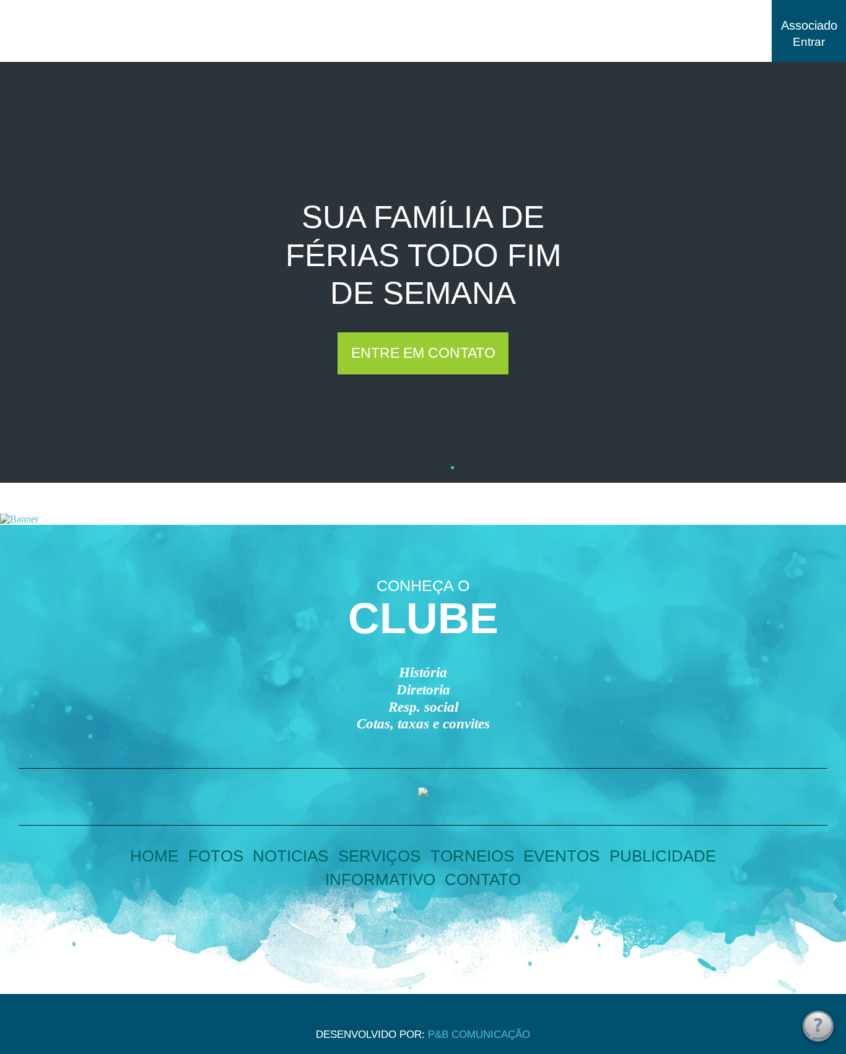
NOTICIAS (290, 856)
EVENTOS (561, 856)
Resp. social (423, 707)
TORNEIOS (472, 856)
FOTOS (215, 856)
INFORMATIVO (380, 879)
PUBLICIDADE (662, 856)
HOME (154, 856)
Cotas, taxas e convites (423, 724)
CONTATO (483, 879)
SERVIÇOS (379, 856)
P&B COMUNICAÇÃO (479, 1034)
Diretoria (423, 690)
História (423, 672)
